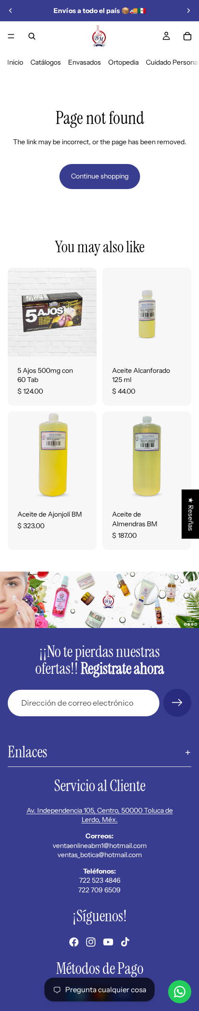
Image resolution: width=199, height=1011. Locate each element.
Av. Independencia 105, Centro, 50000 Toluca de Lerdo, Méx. (100, 815)
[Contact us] (179, 991)
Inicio (15, 62)
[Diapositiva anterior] (10, 10)
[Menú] (11, 36)
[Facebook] (74, 942)
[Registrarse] (177, 703)
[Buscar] (32, 36)
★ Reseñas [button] (190, 514)
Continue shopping (99, 176)
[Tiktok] (125, 942)
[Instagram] (91, 942)
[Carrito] (187, 36)
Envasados (84, 62)
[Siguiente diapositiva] (188, 10)
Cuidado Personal (172, 62)
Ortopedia (123, 62)
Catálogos (45, 62)
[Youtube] (108, 942)
